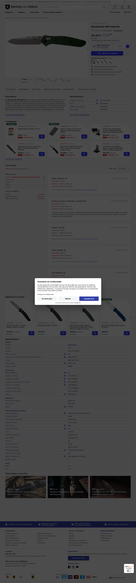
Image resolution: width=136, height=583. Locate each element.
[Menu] (132, 565)
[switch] (129, 570)
